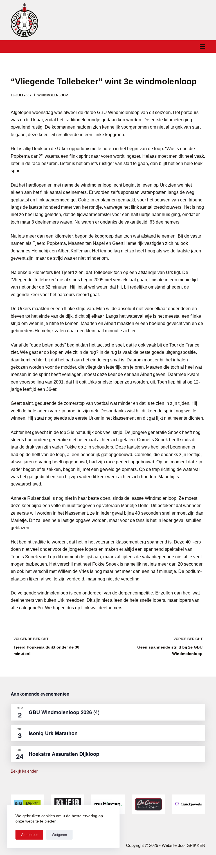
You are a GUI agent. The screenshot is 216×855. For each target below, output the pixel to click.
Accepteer (29, 835)
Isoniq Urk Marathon (53, 733)
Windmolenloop (52, 95)
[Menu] (202, 46)
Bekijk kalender (24, 771)
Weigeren (59, 835)
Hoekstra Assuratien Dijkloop (64, 754)
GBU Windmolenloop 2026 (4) (64, 712)
